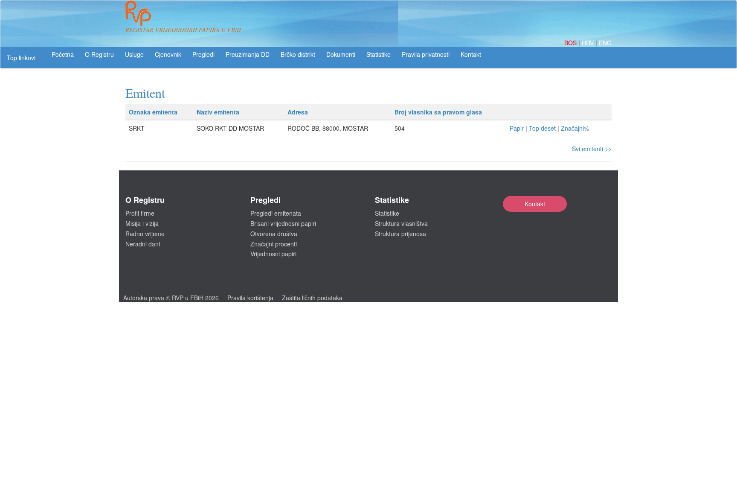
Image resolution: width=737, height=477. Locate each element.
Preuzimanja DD (248, 54)
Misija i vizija (142, 223)
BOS (571, 42)
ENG (605, 42)
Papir (517, 128)
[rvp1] (138, 12)
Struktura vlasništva (401, 223)
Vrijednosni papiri (273, 253)
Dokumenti (340, 54)
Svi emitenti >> (592, 148)
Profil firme (139, 213)
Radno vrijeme (145, 233)
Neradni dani (142, 244)
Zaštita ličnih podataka (312, 297)
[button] (23, 57)
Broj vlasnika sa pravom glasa (438, 112)
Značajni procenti (273, 244)
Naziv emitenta (218, 112)
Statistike (378, 54)
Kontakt (535, 203)
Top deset (542, 128)
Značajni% (575, 128)
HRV (588, 42)
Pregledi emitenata (275, 213)
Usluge (134, 54)
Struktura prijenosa (400, 233)
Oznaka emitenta (153, 112)
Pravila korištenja (250, 297)
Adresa (297, 112)
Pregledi (203, 54)
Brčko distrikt (298, 54)
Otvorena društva (273, 233)
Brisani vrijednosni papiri (283, 223)
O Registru (99, 54)
